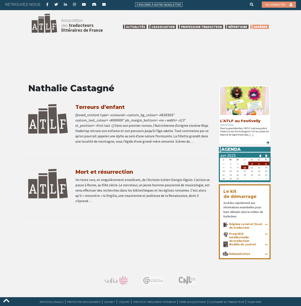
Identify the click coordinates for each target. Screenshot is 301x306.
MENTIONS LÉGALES (51, 302)
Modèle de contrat (242, 244)
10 (244, 167)
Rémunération (239, 254)
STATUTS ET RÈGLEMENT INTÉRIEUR (154, 302)
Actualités (135, 27)
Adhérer (260, 27)
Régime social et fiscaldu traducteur (245, 226)
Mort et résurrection (104, 172)
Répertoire (237, 27)
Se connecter (275, 5)
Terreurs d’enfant (100, 107)
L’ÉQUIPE (124, 302)
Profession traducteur (201, 27)
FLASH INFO (254, 302)
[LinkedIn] (65, 4)
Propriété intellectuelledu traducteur (239, 237)
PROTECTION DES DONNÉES (83, 302)
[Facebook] (47, 4)
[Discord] (94, 4)
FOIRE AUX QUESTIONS (192, 302)
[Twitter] (56, 4)
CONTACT (109, 302)
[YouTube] (84, 4)
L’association (163, 27)
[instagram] (74, 4)
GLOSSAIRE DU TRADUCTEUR (227, 302)
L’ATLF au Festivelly (240, 121)
